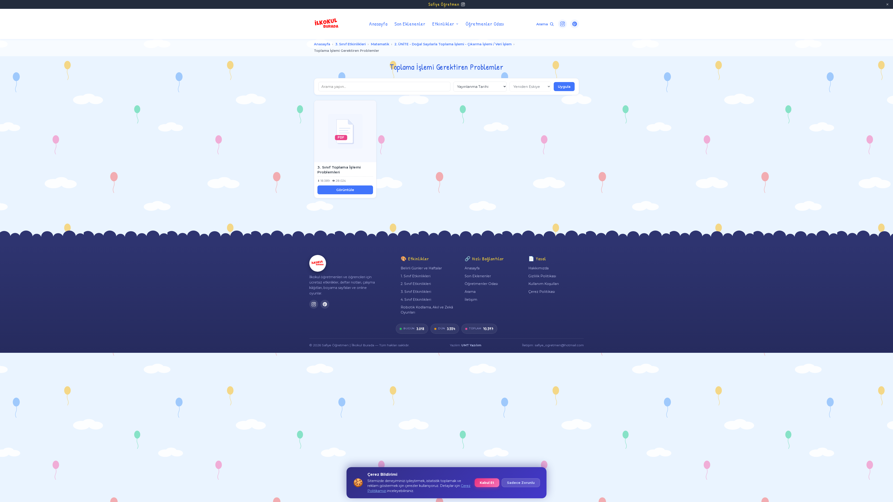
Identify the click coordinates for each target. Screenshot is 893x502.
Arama (470, 292)
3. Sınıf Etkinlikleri (350, 44)
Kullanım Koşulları (543, 284)
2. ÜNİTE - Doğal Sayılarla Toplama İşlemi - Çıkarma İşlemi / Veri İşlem (453, 44)
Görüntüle (345, 190)
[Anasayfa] (317, 263)
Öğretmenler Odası (485, 23)
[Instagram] (562, 24)
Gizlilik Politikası (542, 276)
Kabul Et (487, 483)
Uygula (564, 86)
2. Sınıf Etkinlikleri (416, 284)
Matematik (380, 44)
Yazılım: (465, 345)
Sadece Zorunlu (521, 483)
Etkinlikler (443, 23)
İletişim (471, 299)
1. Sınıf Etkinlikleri (415, 276)
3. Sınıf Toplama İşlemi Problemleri (339, 169)
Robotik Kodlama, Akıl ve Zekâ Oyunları (427, 309)
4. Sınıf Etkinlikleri (416, 299)
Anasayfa (378, 23)
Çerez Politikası (541, 292)
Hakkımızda (538, 268)
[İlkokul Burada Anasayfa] (327, 24)
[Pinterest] (574, 24)
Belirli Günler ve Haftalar (421, 268)
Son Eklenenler (409, 23)
